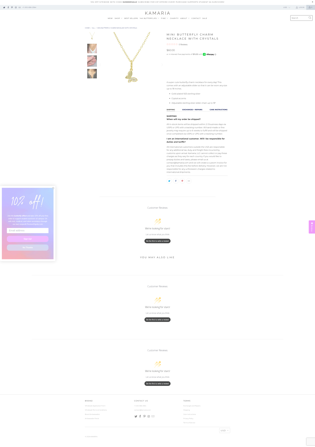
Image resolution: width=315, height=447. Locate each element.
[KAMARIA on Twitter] (4, 7)
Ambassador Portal (92, 418)
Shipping (186, 410)
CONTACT (196, 18)
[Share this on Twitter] (169, 181)
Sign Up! (28, 239)
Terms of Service (189, 423)
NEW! (110, 18)
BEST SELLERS (131, 18)
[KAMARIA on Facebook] (8, 7)
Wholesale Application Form (95, 406)
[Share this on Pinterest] (182, 181)
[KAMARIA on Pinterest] (12, 7)
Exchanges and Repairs (191, 406)
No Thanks (28, 247)
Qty (168, 59)
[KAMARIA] (157, 13)
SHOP (118, 18)
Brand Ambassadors (92, 414)
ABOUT (184, 18)
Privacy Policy (188, 418)
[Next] (161, 65)
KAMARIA (93, 437)
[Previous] (100, 65)
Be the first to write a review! (157, 241)
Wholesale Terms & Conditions (96, 410)
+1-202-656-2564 (29, 7)
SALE (204, 18)
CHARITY (174, 18)
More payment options (212, 77)
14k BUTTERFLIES (148, 18)
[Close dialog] (53, 188)
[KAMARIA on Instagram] (16, 7)
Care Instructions (189, 414)
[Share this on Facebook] (176, 181)
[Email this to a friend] (189, 181)
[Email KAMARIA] (19, 7)
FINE (163, 18)
